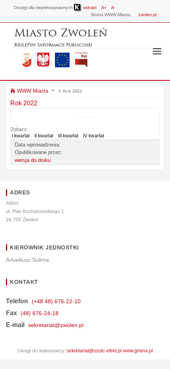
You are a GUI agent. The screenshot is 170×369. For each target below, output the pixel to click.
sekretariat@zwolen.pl (55, 325)
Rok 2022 (72, 91)
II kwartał (43, 136)
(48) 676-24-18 (40, 313)
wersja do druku (33, 160)
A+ (103, 7)
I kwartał (21, 136)
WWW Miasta (31, 91)
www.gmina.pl (138, 351)
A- (113, 7)
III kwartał (68, 136)
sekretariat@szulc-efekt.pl (94, 351)
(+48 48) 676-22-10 (56, 301)
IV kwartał (93, 136)
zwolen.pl (147, 14)
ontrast (89, 7)
